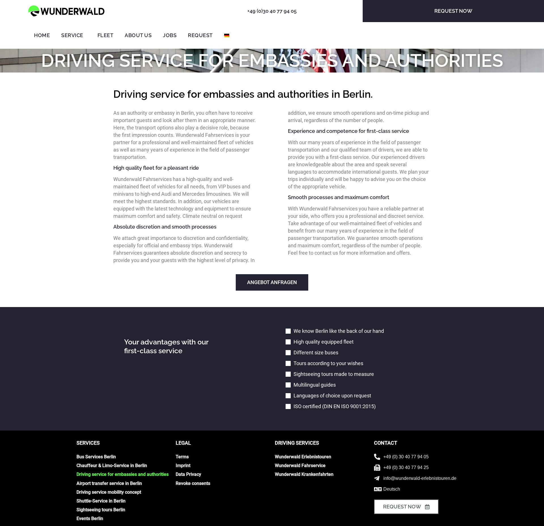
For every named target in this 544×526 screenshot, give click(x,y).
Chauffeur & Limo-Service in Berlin (111, 465)
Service (72, 35)
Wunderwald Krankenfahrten (304, 474)
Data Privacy (188, 474)
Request (200, 35)
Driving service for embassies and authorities (122, 474)
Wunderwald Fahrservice (300, 465)
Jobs (170, 35)
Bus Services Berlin (96, 456)
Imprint (183, 465)
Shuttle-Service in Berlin (101, 501)
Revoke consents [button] (193, 483)
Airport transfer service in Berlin (109, 483)
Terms (182, 456)
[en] (67, 11)
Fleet (105, 35)
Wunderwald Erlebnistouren (303, 456)
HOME (42, 35)
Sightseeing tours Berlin (100, 509)
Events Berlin (89, 518)
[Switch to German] (226, 35)
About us (138, 35)
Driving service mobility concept (108, 492)
